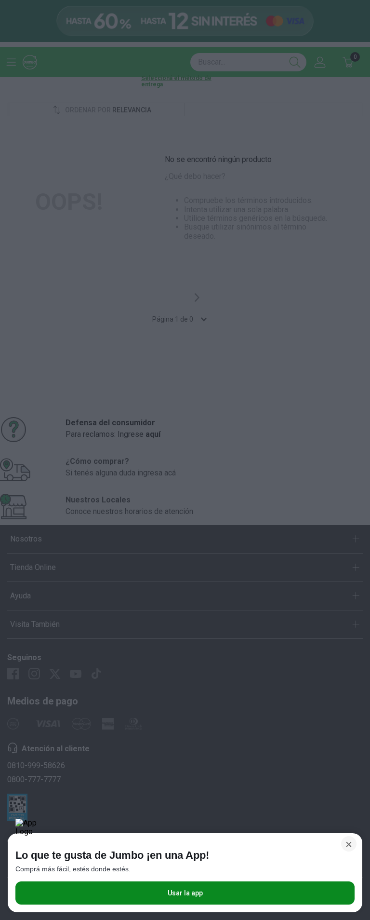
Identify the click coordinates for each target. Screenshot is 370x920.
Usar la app (185, 893)
